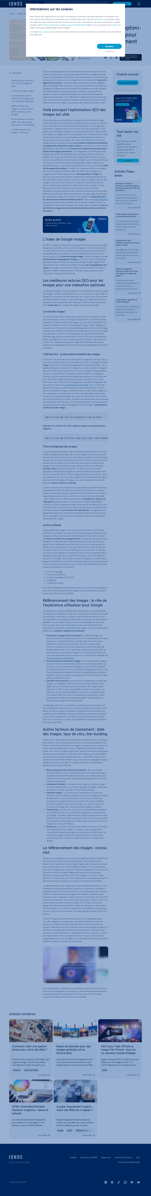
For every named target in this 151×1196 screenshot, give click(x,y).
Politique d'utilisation (50, 25)
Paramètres (98, 19)
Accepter (45, 32)
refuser (115, 25)
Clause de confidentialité (76, 25)
